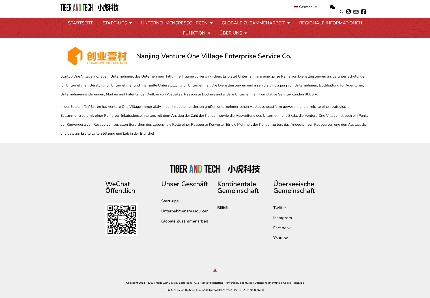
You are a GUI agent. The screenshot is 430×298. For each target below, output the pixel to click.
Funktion (194, 33)
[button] (332, 7)
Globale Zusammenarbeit (253, 23)
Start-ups (115, 23)
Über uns (230, 33)
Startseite (81, 23)
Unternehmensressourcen (174, 23)
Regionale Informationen (330, 23)
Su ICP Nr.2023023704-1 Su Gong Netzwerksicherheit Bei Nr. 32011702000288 (215, 290)
